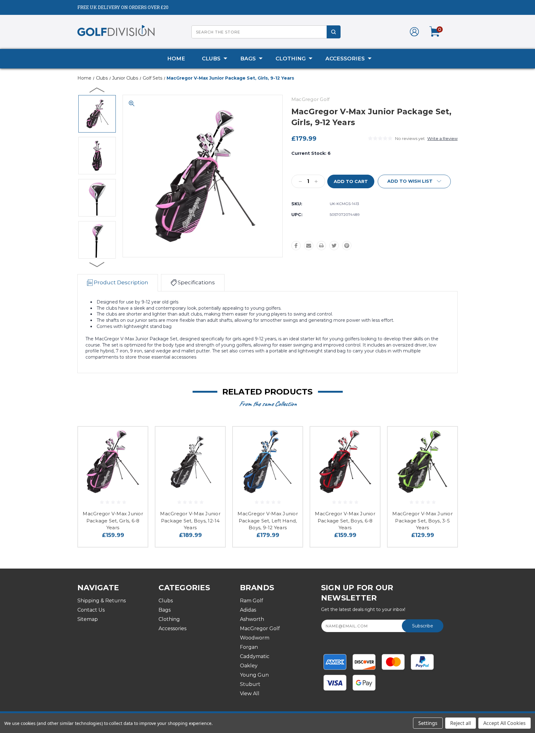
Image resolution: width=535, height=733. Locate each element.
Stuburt (250, 684)
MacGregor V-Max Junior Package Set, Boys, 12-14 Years (190, 520)
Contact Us (91, 610)
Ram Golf (251, 601)
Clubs (211, 58)
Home (176, 58)
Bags (248, 58)
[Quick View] (135, 439)
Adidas (248, 610)
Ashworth (252, 619)
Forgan (249, 647)
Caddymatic (254, 656)
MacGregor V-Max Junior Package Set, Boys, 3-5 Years (422, 520)
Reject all (460, 723)
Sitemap (87, 619)
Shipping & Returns (101, 601)
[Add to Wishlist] (135, 455)
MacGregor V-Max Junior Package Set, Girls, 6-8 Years (113, 520)
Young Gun (254, 675)
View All (249, 693)
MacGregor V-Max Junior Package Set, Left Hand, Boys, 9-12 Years (267, 520)
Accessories (345, 58)
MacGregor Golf (260, 628)
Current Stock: (311, 153)
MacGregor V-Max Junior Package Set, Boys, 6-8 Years (345, 520)
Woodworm (254, 638)
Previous (97, 89)
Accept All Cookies (504, 723)
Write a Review (442, 138)
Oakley (249, 666)
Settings (427, 723)
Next (97, 264)
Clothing (291, 58)
